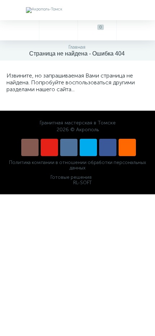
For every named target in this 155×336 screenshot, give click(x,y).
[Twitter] (88, 147)
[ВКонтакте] (69, 147)
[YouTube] (49, 147)
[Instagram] (30, 147)
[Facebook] (107, 147)
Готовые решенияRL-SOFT (71, 179)
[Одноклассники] (127, 147)
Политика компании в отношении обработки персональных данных (77, 165)
